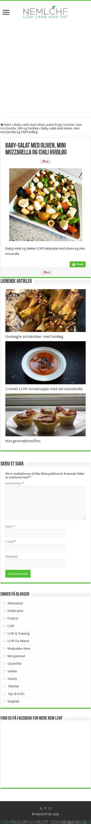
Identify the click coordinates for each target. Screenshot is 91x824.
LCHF (11, 626)
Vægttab (13, 701)
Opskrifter (15, 663)
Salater (12, 671)
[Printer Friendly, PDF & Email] (78, 264)
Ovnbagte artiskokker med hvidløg (34, 336)
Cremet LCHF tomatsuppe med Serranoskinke (44, 389)
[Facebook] (45, 808)
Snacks (12, 679)
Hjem (7, 124)
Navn (10, 526)
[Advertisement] (45, 71)
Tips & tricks (16, 694)
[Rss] (41, 808)
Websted (11, 556)
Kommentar (14, 483)
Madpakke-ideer (19, 648)
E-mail (10, 541)
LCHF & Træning (19, 633)
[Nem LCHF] (45, 12)
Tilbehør (13, 686)
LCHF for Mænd (18, 641)
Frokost (13, 618)
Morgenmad (16, 656)
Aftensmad (15, 603)
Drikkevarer (16, 611)
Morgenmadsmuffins (23, 441)
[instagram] (50, 808)
